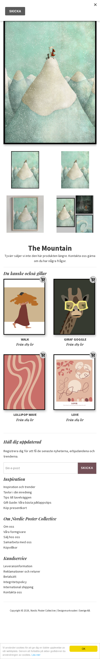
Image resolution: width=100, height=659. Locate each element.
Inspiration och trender (19, 487)
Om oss (8, 526)
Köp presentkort (15, 508)
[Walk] (25, 307)
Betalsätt (9, 576)
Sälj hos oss (11, 537)
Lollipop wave (25, 415)
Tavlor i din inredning (17, 492)
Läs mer (36, 654)
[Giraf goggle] (75, 307)
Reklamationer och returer (21, 571)
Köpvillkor (10, 547)
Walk (25, 339)
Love (75, 415)
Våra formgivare (14, 532)
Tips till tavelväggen (17, 497)
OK (83, 648)
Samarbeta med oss (17, 542)
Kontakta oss (12, 592)
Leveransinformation (17, 566)
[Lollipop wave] (25, 382)
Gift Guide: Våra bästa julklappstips (27, 502)
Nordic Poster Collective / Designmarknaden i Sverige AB (60, 610)
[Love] (75, 382)
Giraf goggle (75, 339)
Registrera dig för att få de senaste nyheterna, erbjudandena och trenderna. (49, 453)
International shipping (18, 587)
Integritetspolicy (15, 582)
